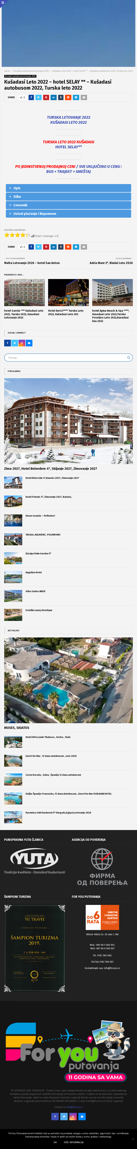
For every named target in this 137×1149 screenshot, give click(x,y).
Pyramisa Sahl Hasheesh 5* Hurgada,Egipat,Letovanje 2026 (58, 812)
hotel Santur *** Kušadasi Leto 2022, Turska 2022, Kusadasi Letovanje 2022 (23, 314)
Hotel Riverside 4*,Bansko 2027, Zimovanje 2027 (52, 478)
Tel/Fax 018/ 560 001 (102, 961)
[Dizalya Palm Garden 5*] (13, 558)
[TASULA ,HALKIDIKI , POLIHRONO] (13, 539)
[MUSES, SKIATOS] (68, 680)
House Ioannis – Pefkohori (40, 515)
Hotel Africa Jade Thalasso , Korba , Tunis (48, 737)
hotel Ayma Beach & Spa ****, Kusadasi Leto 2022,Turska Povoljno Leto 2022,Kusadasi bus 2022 (110, 316)
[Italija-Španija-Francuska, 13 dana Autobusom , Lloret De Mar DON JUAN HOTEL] (13, 798)
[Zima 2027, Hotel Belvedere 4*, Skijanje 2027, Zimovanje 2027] (68, 421)
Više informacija (74, 1142)
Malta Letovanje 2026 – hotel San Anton (32, 263)
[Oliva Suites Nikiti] (13, 596)
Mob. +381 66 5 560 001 (102, 945)
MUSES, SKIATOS (16, 728)
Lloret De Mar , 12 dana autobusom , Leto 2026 (51, 756)
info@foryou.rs (112, 968)
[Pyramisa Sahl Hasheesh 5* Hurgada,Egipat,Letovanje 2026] (13, 817)
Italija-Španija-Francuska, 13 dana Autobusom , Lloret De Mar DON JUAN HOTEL (69, 793)
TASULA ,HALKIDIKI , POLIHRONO (43, 534)
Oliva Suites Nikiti (35, 591)
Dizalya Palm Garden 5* (38, 553)
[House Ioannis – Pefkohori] (13, 520)
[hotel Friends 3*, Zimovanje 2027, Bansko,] (13, 502)
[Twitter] (64, 1116)
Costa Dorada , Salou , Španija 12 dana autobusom (53, 775)
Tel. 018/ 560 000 (102, 955)
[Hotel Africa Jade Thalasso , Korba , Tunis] (13, 742)
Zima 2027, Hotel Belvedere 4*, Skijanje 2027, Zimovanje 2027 (50, 469)
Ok (55, 1142)
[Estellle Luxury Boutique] (13, 615)
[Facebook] (55, 1116)
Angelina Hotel (34, 572)
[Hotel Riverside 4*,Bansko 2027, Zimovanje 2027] (13, 483)
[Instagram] (73, 1116)
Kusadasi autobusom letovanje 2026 (20, 76)
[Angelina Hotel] (13, 577)
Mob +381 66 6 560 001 (102, 948)
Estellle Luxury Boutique (39, 610)
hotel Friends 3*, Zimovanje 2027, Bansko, (49, 497)
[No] (132, 1139)
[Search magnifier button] (128, 357)
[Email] (82, 1116)
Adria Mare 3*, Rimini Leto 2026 (111, 263)
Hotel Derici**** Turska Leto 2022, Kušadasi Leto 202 (66, 312)
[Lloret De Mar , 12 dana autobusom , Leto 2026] (13, 761)
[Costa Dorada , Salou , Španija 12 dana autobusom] (13, 780)
